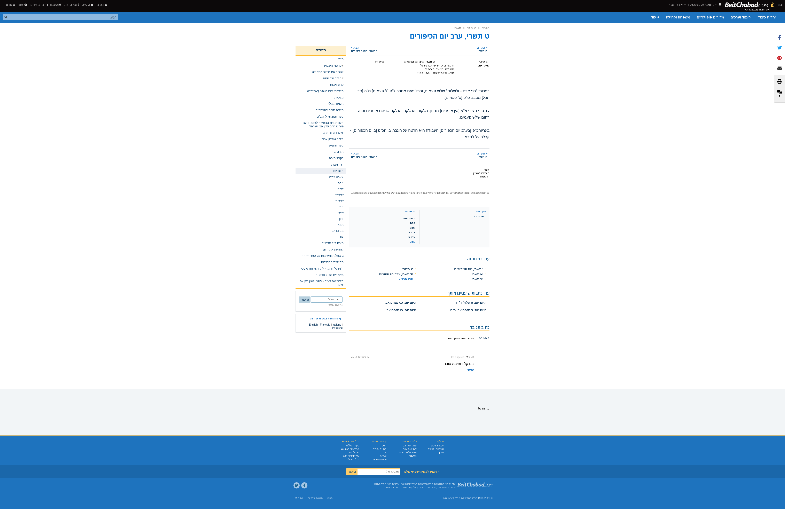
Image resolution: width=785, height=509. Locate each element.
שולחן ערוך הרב (351, 455)
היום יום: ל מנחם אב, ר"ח (468, 310)
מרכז (474, 498)
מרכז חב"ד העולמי (383, 484)
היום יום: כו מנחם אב (401, 310)
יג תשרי (407, 269)
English (313, 324)
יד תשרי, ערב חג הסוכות (396, 274)
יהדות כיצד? (766, 17)
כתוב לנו (299, 498)
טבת (412, 223)
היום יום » (480, 216)
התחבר (100, 5)
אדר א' (411, 232)
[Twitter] (296, 485)
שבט (412, 227)
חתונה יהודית (379, 449)
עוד (341, 236)
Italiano (336, 324)
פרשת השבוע (379, 459)
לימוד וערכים (741, 17)
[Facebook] (304, 485)
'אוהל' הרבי (353, 452)
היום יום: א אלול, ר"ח (471, 302)
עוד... (412, 241)
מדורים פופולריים (710, 17)
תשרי (457, 28)
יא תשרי (477, 274)
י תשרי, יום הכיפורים (468, 269)
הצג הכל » (406, 279)
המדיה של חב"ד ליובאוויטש (457, 498)
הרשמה (413, 455)
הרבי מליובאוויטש (350, 449)
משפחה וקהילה (678, 17)
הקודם (482, 49)
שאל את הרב (70, 5)
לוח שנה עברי (410, 449)
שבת (384, 452)
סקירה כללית (352, 445)
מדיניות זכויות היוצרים (378, 193)
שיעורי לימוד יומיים (407, 452)
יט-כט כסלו (409, 218)
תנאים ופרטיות (315, 498)
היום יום (471, 28)
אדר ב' (411, 237)
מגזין (441, 452)
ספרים (485, 28)
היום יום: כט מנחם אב (400, 302)
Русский (337, 327)
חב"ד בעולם (353, 459)
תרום (21, 5)
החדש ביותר (468, 338)
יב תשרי (477, 279)
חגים (384, 445)
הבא (364, 49)
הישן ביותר (453, 338)
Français (325, 324)
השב (470, 370)
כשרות (383, 455)
